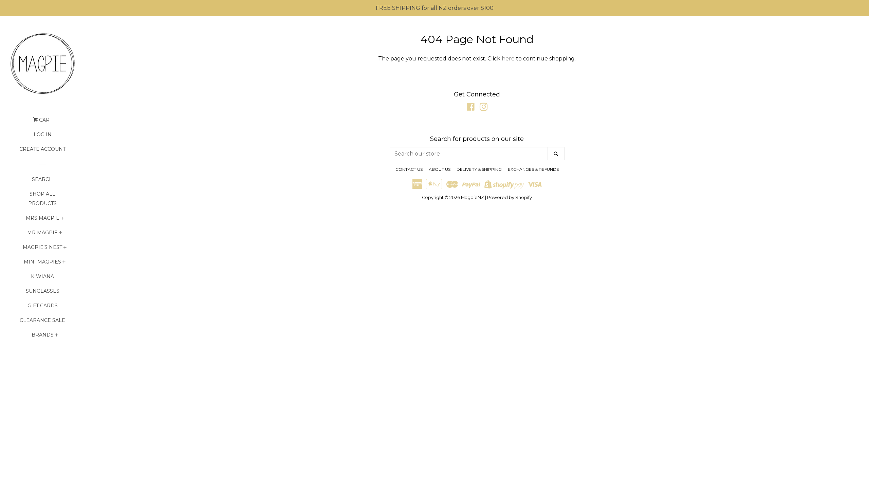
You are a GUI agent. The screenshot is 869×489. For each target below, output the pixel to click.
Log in (43, 134)
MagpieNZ (472, 197)
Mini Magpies (42, 262)
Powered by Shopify (509, 197)
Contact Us (409, 169)
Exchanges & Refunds (533, 169)
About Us (439, 169)
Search (42, 179)
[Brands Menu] (56, 336)
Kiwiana (42, 276)
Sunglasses (42, 291)
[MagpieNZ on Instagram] (484, 108)
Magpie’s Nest (42, 247)
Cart (45, 120)
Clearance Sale (42, 320)
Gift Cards (42, 306)
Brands (43, 335)
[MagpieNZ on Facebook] (470, 108)
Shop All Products (42, 198)
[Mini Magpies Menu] (64, 263)
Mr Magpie (42, 233)
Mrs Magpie (42, 218)
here (508, 58)
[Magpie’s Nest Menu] (65, 248)
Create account (42, 149)
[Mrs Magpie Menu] (62, 219)
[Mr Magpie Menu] (60, 233)
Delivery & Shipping (479, 169)
